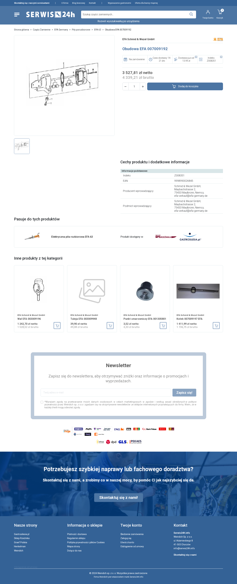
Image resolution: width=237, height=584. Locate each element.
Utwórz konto (127, 542)
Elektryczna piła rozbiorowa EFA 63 (72, 236)
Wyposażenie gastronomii (119, 3)
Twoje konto (131, 525)
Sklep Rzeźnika (22, 538)
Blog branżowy (78, 3)
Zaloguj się (125, 538)
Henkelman (20, 546)
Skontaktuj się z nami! (118, 497)
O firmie (64, 3)
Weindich (18, 550)
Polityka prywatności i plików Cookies (86, 542)
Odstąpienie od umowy (132, 546)
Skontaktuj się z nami (185, 555)
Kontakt (92, 3)
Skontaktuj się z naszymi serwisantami (31, 3)
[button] (125, 86)
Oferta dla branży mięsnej (146, 3)
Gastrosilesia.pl (21, 534)
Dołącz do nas (74, 550)
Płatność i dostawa (77, 534)
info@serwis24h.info (184, 548)
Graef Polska (20, 542)
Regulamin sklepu (76, 538)
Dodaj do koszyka (188, 86)
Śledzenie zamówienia (131, 534)
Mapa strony (73, 546)
